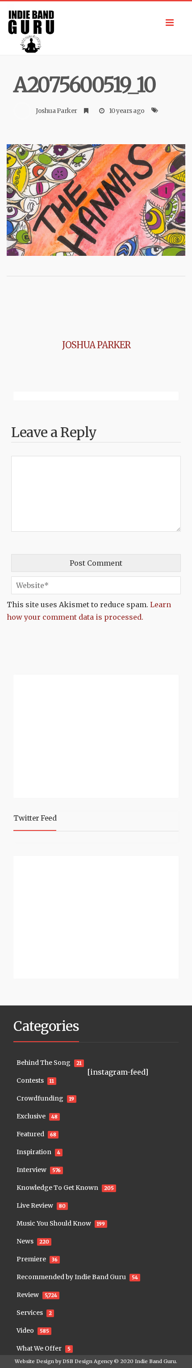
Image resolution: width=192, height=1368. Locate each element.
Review (28, 1295)
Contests (30, 1080)
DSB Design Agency (88, 1361)
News (25, 1241)
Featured (30, 1134)
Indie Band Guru (155, 1361)
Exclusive (31, 1116)
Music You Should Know (54, 1223)
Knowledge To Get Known (57, 1188)
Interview (31, 1170)
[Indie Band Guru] (96, 28)
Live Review (35, 1205)
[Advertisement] (69, 735)
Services (30, 1313)
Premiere (31, 1259)
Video (25, 1330)
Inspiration (34, 1152)
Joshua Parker (56, 111)
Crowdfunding (40, 1098)
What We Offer (39, 1348)
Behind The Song (44, 1063)
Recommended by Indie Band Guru (71, 1277)
